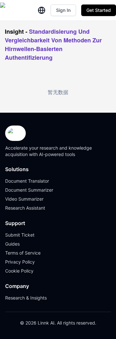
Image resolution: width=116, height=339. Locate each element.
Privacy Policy (20, 262)
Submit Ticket (19, 235)
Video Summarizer (24, 199)
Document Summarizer (29, 190)
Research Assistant (25, 208)
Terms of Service (23, 253)
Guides (12, 244)
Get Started (98, 10)
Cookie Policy (19, 271)
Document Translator (27, 181)
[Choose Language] (41, 10)
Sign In (63, 10)
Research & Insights (26, 297)
